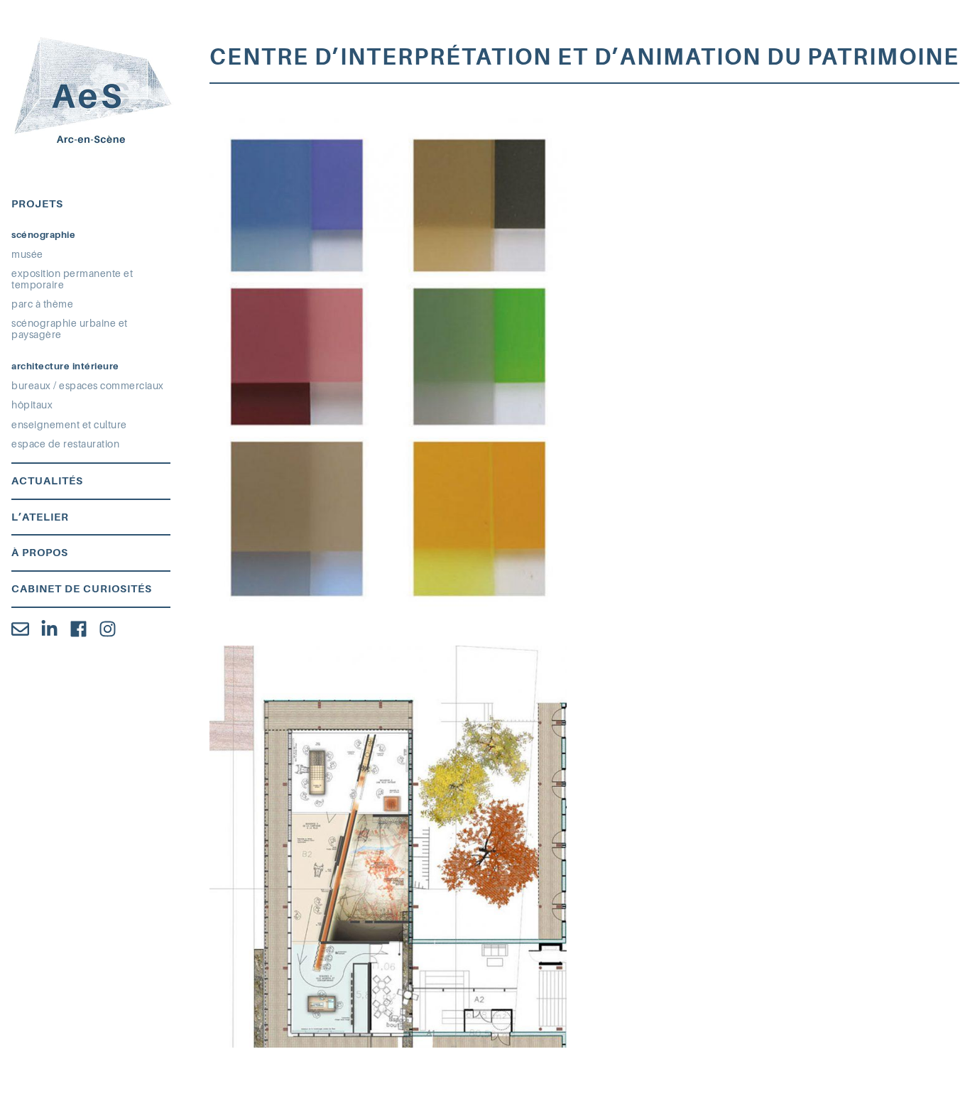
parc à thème (42, 304)
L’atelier (40, 517)
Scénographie (43, 234)
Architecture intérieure (65, 366)
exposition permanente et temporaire (72, 279)
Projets (37, 203)
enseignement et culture (69, 424)
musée (27, 254)
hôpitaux (32, 405)
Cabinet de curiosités (81, 588)
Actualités (47, 480)
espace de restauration (65, 444)
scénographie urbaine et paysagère (69, 328)
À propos (39, 552)
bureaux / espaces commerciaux (87, 385)
